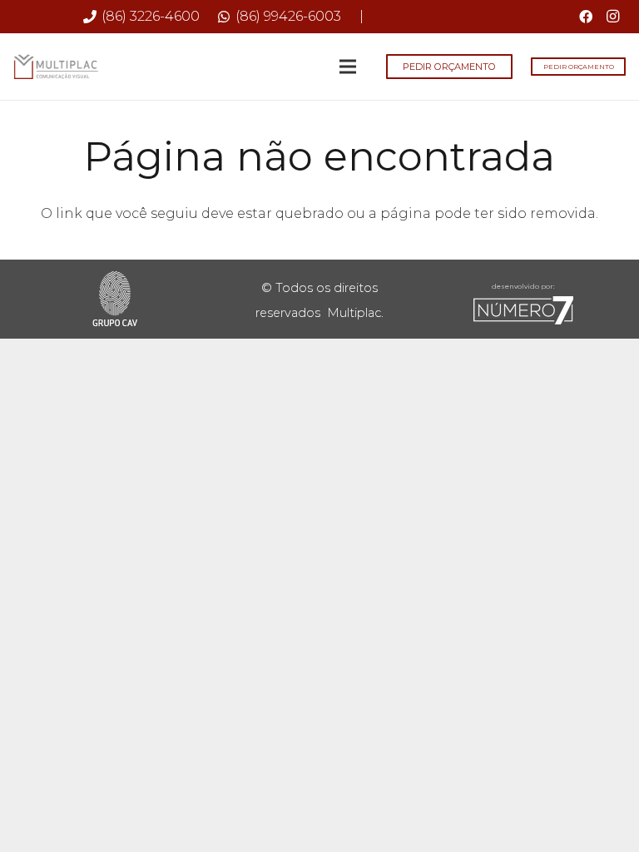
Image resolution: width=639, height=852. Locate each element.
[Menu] (348, 66)
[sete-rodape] (524, 310)
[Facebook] (585, 16)
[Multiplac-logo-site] (56, 66)
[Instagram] (612, 16)
